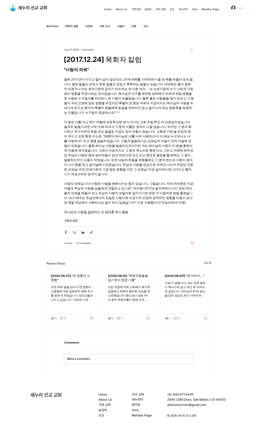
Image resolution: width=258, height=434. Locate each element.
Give (135, 410)
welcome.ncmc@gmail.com (186, 405)
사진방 (88, 26)
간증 (133, 26)
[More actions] (192, 50)
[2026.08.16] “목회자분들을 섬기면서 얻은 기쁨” (128, 278)
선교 (145, 26)
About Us (105, 399)
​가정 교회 (104, 405)
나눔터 (120, 26)
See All (207, 262)
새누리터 (137, 399)
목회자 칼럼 (71, 26)
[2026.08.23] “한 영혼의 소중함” (70, 278)
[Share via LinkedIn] (83, 232)
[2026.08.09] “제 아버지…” (184, 276)
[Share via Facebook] (65, 232)
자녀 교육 (138, 394)
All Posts (52, 26)
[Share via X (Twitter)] (74, 232)
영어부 (136, 405)
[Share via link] (91, 232)
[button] (121, 9)
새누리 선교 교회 (32, 7)
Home (102, 394)
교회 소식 (105, 26)
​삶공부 (102, 410)
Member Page (142, 415)
